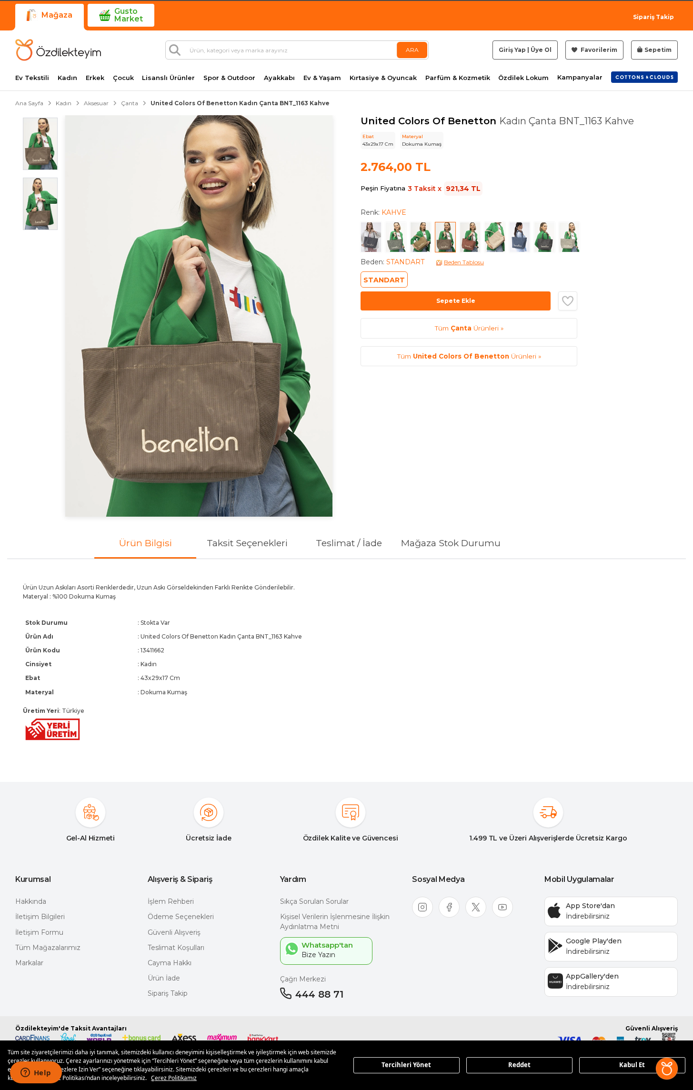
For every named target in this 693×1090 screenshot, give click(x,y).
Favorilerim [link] (598, 49)
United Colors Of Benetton (430, 121)
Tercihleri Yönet (406, 1064)
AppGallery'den (592, 976)
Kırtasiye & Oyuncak (383, 77)
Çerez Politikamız (174, 1078)
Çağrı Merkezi (303, 979)
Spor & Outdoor (229, 77)
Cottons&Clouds (644, 75)
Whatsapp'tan (327, 945)
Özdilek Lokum (523, 77)
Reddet (519, 1064)
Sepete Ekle (455, 300)
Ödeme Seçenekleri (181, 916)
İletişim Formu (39, 932)
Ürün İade (164, 978)
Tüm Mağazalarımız (47, 947)
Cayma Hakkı (169, 963)
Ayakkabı (279, 77)
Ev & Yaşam (322, 77)
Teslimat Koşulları (176, 947)
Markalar (29, 963)
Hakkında (30, 901)
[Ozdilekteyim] (58, 50)
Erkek (95, 77)
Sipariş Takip (653, 16)
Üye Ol (541, 49)
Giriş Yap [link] (512, 49)
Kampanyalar (580, 77)
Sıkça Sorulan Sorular (314, 901)
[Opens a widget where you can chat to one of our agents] (36, 1073)
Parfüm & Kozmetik (457, 77)
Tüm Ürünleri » (469, 328)
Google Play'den (594, 941)
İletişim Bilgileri (40, 916)
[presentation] (346, 663)
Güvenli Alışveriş (174, 932)
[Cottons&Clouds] (644, 77)
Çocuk (123, 77)
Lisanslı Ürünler (168, 77)
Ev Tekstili (32, 77)
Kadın (67, 77)
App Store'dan (590, 905)
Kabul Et (632, 1064)
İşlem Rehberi (171, 901)
